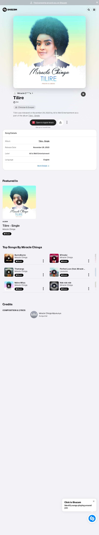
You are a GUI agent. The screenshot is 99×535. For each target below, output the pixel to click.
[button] (97, 2)
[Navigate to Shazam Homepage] (10, 10)
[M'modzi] (54, 258)
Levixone (64, 271)
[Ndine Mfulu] (8, 286)
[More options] (67, 122)
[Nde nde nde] (54, 286)
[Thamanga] (8, 272)
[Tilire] (83, 94)
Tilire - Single (34, 115)
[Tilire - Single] (19, 210)
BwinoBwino (20, 255)
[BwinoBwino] (8, 258)
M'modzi (63, 255)
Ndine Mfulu (20, 282)
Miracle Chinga (21, 257)
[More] (43, 261)
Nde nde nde (65, 282)
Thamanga (19, 269)
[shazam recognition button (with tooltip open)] (92, 518)
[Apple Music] (7, 233)
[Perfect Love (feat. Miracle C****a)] (54, 272)
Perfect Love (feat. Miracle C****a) (75, 269)
